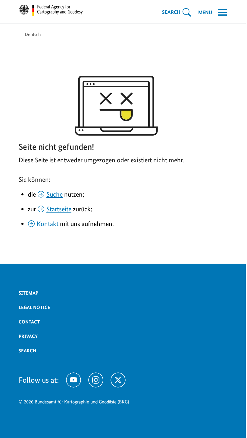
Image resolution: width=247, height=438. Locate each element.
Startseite (58, 209)
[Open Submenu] (187, 12)
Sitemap (28, 293)
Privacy (28, 336)
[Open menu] (222, 12)
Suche (54, 194)
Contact (29, 322)
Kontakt (47, 224)
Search (27, 351)
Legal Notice (34, 307)
